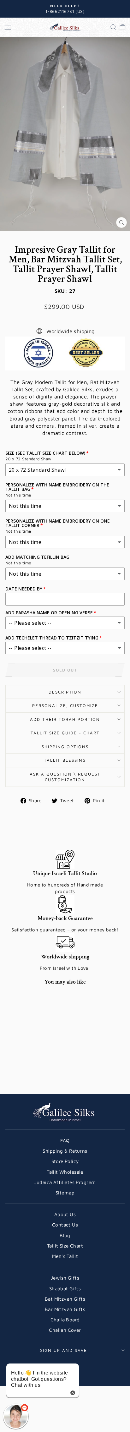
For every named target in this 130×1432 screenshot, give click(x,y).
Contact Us (65, 1224)
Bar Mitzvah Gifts (65, 1309)
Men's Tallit (65, 1256)
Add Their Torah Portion (65, 719)
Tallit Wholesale (65, 1172)
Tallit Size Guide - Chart (65, 732)
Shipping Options (65, 746)
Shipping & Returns (65, 1151)
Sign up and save (63, 1350)
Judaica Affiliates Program (65, 1182)
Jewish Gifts (65, 1278)
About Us (65, 1214)
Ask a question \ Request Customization (65, 776)
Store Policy (65, 1161)
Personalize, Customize (65, 705)
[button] (15, 1416)
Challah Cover (65, 1330)
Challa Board (65, 1319)
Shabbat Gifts (65, 1288)
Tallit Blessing (65, 760)
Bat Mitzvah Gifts (65, 1299)
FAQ (64, 1140)
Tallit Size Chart (65, 1245)
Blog (65, 1235)
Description (65, 691)
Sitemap (65, 1192)
